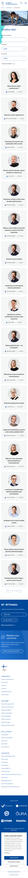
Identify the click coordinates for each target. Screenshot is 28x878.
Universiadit (4, 743)
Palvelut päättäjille (6, 716)
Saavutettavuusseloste (14, 871)
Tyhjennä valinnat (7, 63)
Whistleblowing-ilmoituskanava (9, 786)
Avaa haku (21, 3)
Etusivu (2, 7)
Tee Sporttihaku (8, 620)
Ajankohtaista (9, 7)
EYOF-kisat (4, 740)
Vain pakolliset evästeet (14, 862)
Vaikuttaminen (5, 765)
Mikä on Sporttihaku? (8, 625)
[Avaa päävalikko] (25, 3)
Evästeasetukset (14, 866)
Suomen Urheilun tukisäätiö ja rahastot (11, 774)
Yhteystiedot (4, 759)
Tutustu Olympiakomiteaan (8, 756)
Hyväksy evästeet (13, 857)
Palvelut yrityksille (6, 719)
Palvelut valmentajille (6, 713)
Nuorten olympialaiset (7, 737)
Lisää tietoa (6, 852)
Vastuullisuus (4, 762)
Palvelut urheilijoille (6, 710)
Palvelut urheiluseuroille (7, 707)
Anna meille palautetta (7, 783)
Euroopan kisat (5, 747)
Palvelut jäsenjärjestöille (7, 704)
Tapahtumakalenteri (6, 691)
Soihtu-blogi (4, 682)
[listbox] (14, 49)
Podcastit (3, 685)
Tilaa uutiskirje (5, 694)
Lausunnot (4, 688)
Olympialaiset (5, 734)
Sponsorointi (4, 777)
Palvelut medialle (5, 722)
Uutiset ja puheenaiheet (7, 679)
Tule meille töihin (5, 771)
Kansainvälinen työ (6, 768)
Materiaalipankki (6, 780)
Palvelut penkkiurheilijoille (8, 725)
